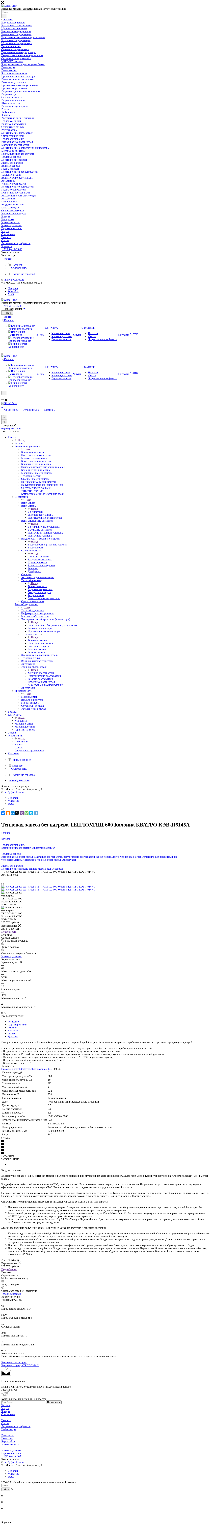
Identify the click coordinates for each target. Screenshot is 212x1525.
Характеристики (17, 1024)
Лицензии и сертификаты (15, 1426)
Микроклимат (29, 696)
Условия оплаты (10, 1444)
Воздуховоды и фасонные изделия (47, 544)
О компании (21, 741)
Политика (7, 1438)
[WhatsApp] (23, 307)
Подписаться (53, 1402)
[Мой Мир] (13, 813)
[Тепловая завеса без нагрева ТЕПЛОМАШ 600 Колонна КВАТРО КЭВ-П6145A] (48, 886)
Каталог (19, 443)
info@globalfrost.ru (14, 279)
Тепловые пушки (157, 856)
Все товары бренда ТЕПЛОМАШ (20, 1365)
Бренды (5, 1411)
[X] (17, 813)
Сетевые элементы (38, 556)
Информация (8, 1429)
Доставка (13, 1036)
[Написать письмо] (1, 406)
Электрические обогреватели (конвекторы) (52, 625)
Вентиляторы (35, 511)
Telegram (13, 288)
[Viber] (22, 813)
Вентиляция (28, 502)
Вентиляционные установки (44, 526)
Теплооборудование (32, 610)
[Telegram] (24, 307)
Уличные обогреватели (41, 672)
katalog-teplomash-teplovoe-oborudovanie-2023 (26, 1069)
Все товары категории (13, 1362)
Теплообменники (37, 586)
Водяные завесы (36, 868)
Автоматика (29, 859)
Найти (6, 1489)
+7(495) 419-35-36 (12, 249)
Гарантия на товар (11, 1453)
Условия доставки (11, 956)
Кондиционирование (33, 452)
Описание (13, 1021)
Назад (21, 440)
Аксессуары (69, 859)
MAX (11, 294)
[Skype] (31, 813)
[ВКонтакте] (3, 813)
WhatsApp (13, 291)
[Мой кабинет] (2, 397)
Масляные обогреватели (48, 856)
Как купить (21, 720)
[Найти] (4, 16)
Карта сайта (8, 1441)
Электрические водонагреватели (129, 856)
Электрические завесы (14, 868)
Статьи (5, 1423)
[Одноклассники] (8, 813)
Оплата (12, 1033)
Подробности (9, 931)
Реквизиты (7, 1435)
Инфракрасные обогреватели (17, 856)
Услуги (5, 1408)
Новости (6, 1420)
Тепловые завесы (37, 640)
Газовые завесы (54, 868)
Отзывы (12, 1027)
